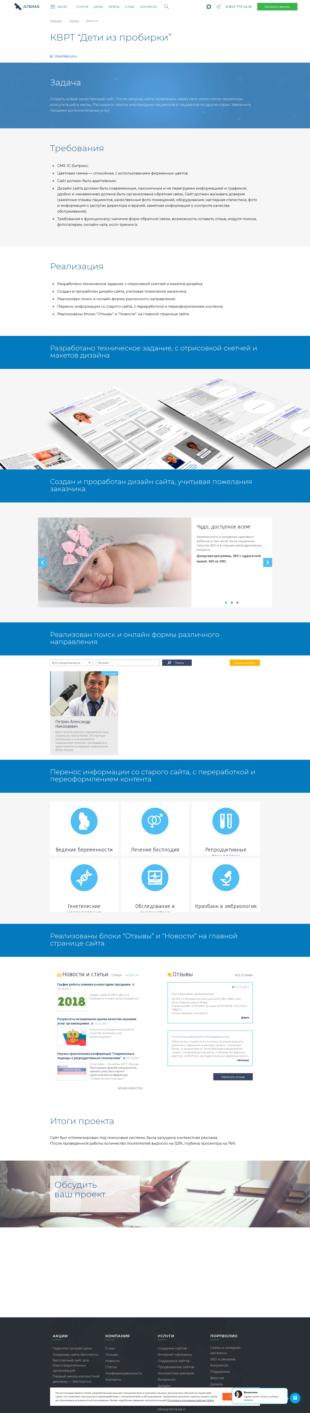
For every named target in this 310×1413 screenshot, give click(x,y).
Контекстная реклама (176, 1373)
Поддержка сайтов (174, 1361)
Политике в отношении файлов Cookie (190, 1400)
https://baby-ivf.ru (66, 56)
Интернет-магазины (175, 1355)
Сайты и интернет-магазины (226, 1350)
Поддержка (220, 1372)
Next (267, 562)
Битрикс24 (167, 1380)
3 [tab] (237, 603)
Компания (117, 1336)
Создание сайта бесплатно (75, 1355)
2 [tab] (232, 603)
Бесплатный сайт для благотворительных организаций (71, 1365)
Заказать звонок (277, 6)
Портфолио (224, 1336)
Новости (112, 1361)
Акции (60, 1336)
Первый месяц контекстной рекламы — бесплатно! (76, 1379)
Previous (42, 562)
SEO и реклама (222, 1359)
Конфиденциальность (123, 1373)
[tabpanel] (155, 562)
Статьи (111, 1367)
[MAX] (209, 6)
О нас (130, 7)
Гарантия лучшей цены (72, 1348)
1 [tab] (226, 603)
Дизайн (164, 1386)
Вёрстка (217, 1378)
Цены (98, 7)
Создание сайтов (172, 1348)
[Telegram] (218, 6)
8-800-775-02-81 (239, 7)
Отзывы (111, 1355)
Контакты (148, 7)
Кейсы (114, 7)
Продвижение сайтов (176, 1367)
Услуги (82, 7)
